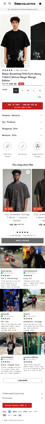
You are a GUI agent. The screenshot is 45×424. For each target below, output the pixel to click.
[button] (4, 3)
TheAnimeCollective (15, 420)
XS (16, 90)
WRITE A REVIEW (22, 241)
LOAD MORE (22, 380)
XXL (39, 97)
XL (40, 90)
